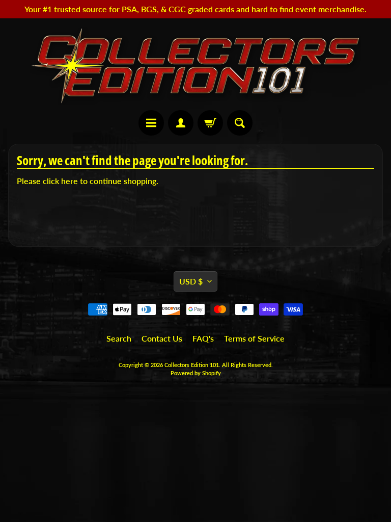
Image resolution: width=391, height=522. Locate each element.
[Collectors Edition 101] (195, 66)
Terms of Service (254, 338)
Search (118, 338)
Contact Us (162, 338)
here (69, 181)
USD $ (191, 281)
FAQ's (203, 338)
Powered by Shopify (196, 373)
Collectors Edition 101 (191, 364)
